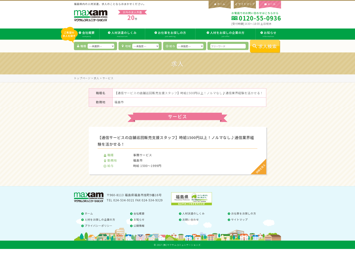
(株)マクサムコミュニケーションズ (182, 244)
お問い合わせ (190, 219)
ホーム (220, 4)
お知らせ (269, 34)
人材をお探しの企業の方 (227, 34)
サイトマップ (245, 4)
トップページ (82, 78)
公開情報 (139, 225)
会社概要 (88, 34)
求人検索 (267, 46)
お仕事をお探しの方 (172, 34)
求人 (96, 78)
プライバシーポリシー (98, 225)
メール (270, 4)
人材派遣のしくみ (124, 34)
